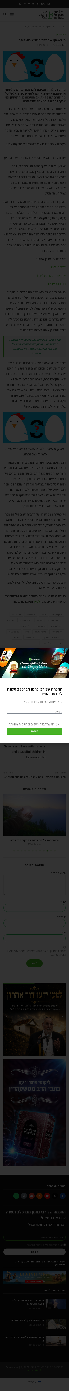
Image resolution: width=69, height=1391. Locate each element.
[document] (34, 695)
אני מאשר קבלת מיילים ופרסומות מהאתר (34, 724)
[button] (4, 652)
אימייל (58, 711)
